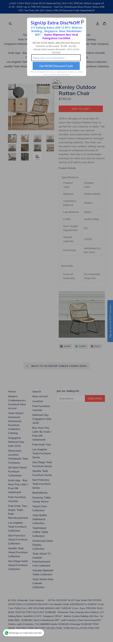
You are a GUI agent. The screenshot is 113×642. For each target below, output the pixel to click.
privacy (56, 87)
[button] (82, 21)
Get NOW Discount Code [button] (56, 66)
